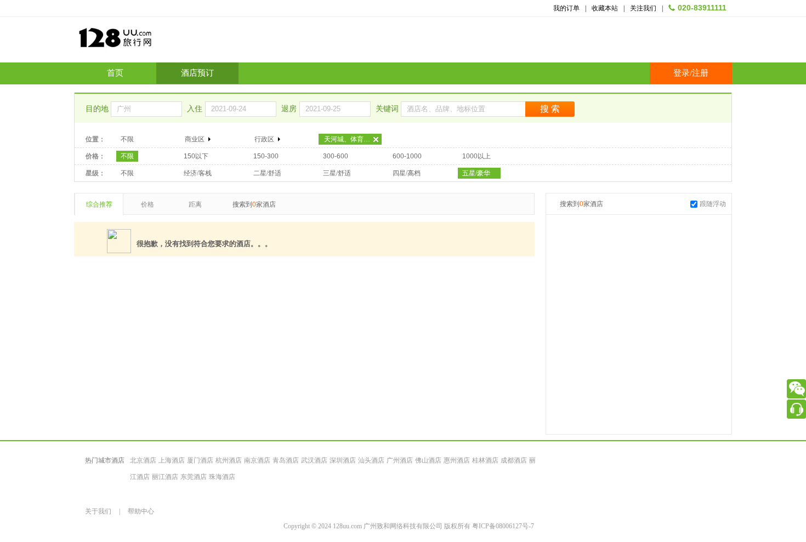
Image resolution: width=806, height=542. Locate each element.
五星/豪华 (476, 173)
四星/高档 (407, 173)
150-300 (266, 156)
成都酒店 (514, 460)
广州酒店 (400, 460)
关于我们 (98, 511)
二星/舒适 (267, 173)
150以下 (196, 156)
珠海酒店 (222, 477)
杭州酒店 (228, 460)
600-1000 (407, 156)
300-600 (335, 156)
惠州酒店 (457, 460)
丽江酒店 (165, 477)
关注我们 (643, 8)
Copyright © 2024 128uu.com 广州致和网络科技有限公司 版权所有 (377, 526)
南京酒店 (257, 460)
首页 (115, 73)
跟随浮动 (713, 204)
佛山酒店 (428, 460)
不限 (127, 139)
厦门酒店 (200, 460)
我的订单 (566, 8)
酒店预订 (197, 73)
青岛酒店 (286, 460)
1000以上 (476, 156)
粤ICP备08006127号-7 (503, 526)
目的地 (98, 109)
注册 (700, 73)
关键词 (388, 109)
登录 (681, 73)
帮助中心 (141, 511)
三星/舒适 (337, 173)
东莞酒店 (193, 477)
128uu (142, 41)
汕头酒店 (371, 460)
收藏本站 (605, 8)
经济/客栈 (198, 173)
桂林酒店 (485, 460)
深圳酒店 (343, 460)
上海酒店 (171, 460)
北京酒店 (143, 460)
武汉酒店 (314, 460)
